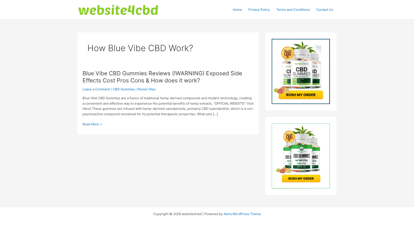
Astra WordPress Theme (242, 214)
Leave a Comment (96, 89)
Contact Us (324, 10)
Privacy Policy (259, 10)
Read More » (92, 124)
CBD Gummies (124, 89)
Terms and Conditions (293, 10)
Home (237, 10)
